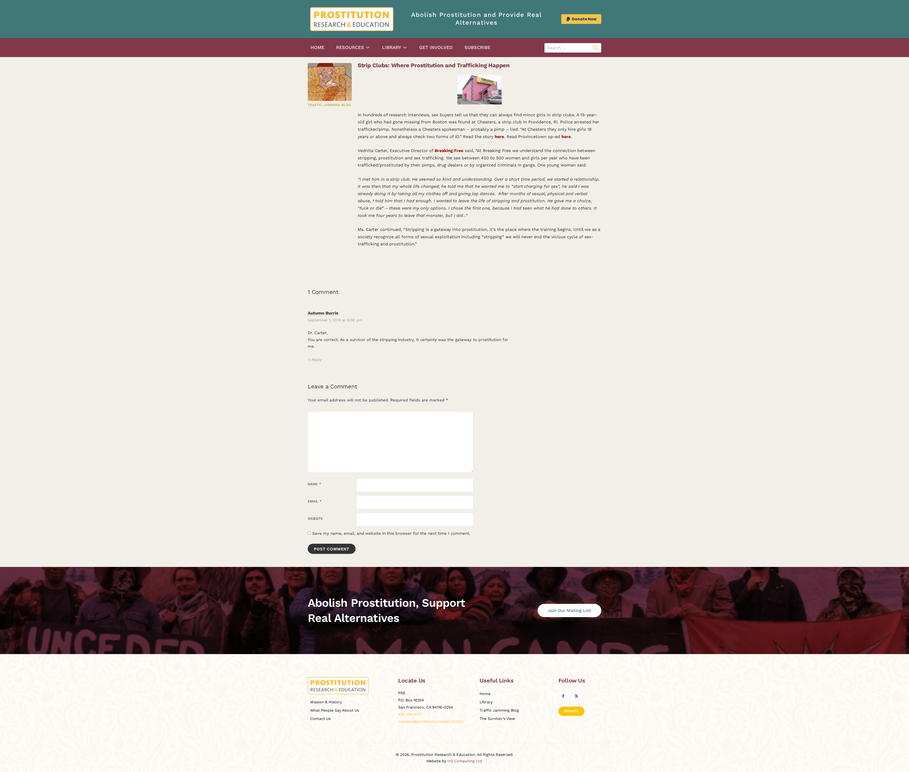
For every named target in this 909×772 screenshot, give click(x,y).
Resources (350, 47)
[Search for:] (572, 47)
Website (315, 519)
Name (314, 484)
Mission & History (326, 702)
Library (391, 47)
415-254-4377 (410, 714)
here (499, 136)
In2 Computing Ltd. (465, 761)
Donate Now (584, 19)
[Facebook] (563, 696)
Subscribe (477, 47)
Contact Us (320, 718)
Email (314, 501)
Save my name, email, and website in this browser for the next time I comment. (391, 533)
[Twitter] (576, 696)
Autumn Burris (323, 312)
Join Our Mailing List (569, 610)
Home (317, 47)
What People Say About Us (334, 710)
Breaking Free (449, 150)
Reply (317, 359)
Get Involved (436, 47)
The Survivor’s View (497, 718)
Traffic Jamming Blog (329, 105)
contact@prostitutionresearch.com (430, 721)
